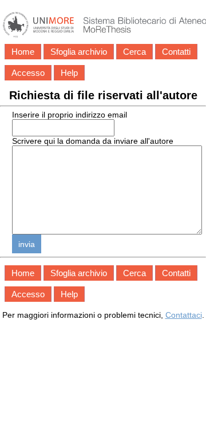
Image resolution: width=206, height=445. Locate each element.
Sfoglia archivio (78, 51)
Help (69, 73)
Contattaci (183, 314)
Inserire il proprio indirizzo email (69, 114)
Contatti (176, 51)
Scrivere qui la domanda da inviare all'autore (92, 140)
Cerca (134, 51)
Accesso (28, 73)
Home (22, 51)
